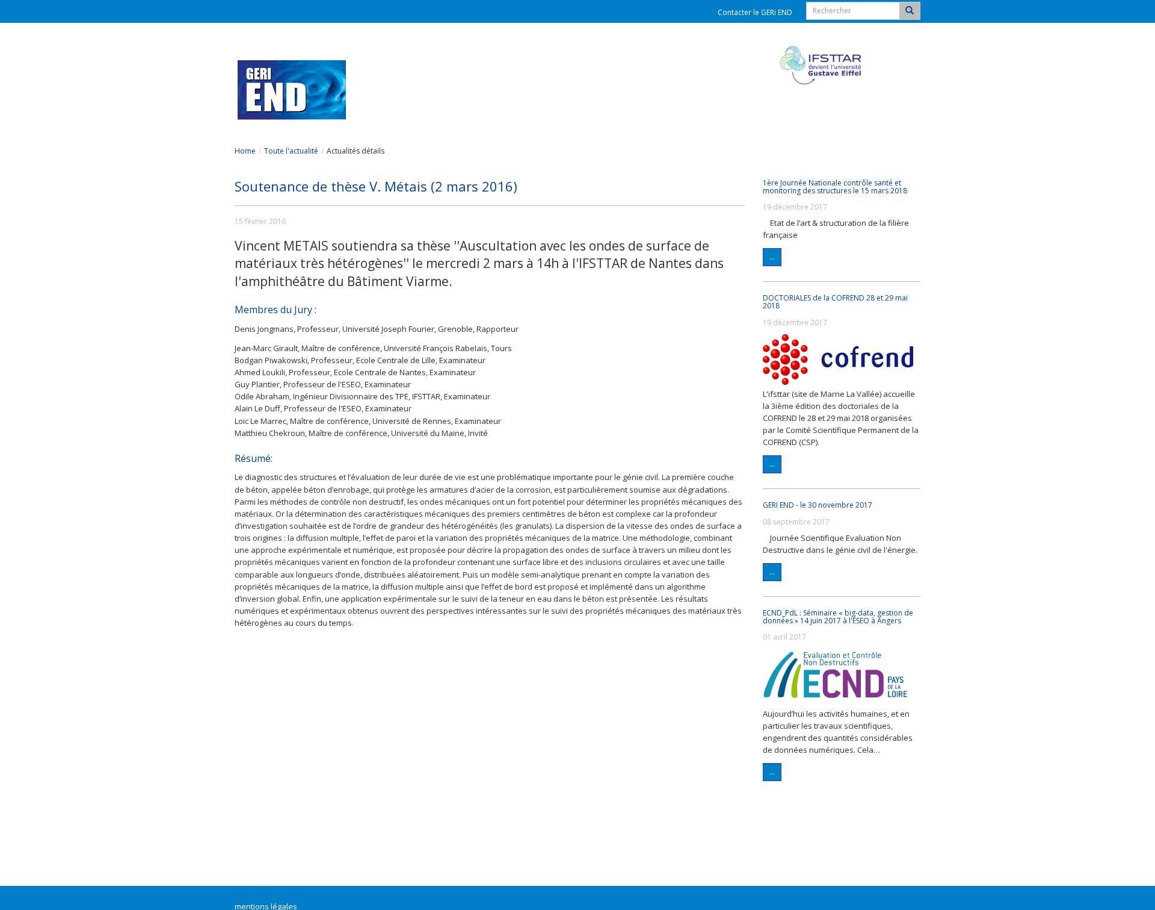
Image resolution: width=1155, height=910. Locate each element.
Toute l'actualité (291, 151)
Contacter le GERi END (755, 12)
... (772, 257)
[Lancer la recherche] (909, 11)
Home (245, 151)
